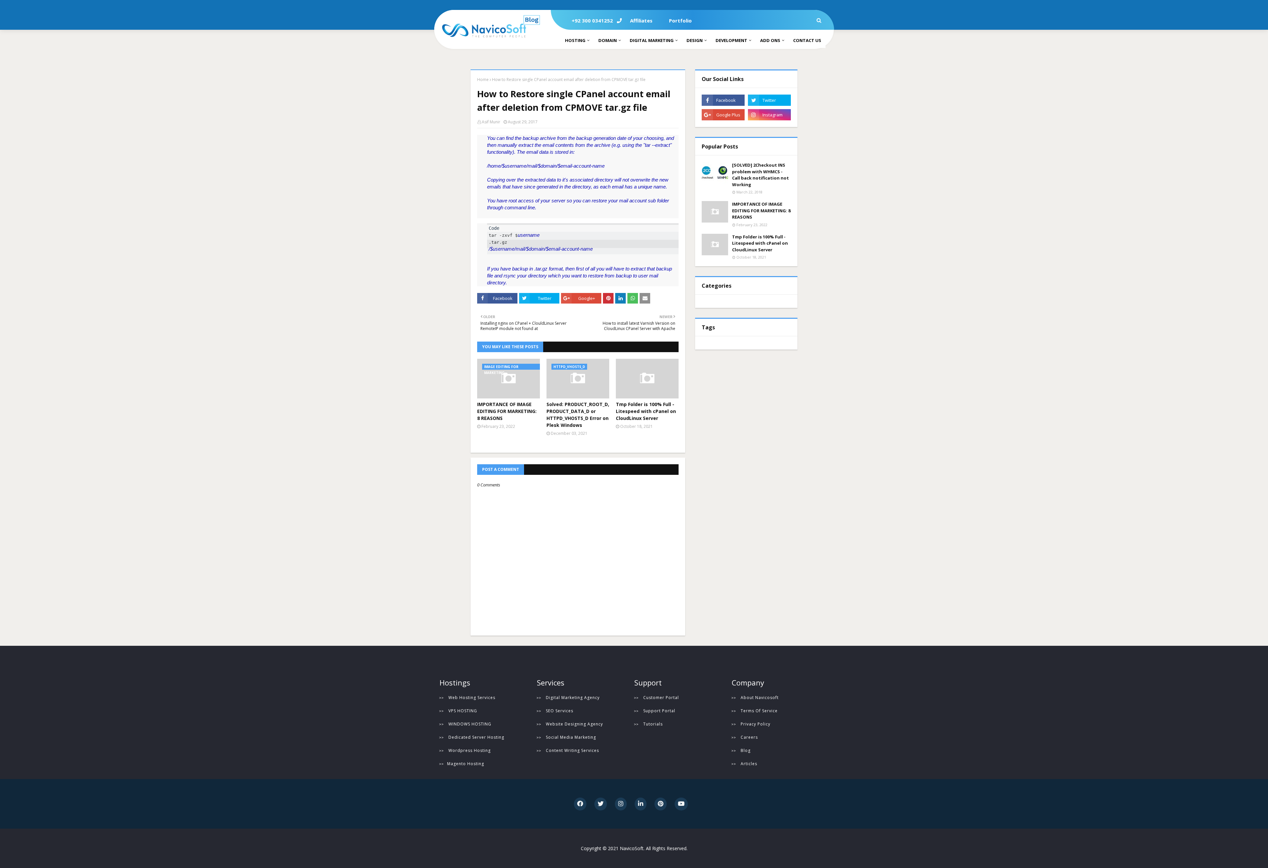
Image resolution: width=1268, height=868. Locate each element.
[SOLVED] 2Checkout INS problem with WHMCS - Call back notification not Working (760, 174)
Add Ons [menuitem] (770, 40)
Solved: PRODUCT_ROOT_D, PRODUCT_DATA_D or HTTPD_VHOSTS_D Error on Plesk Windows (577, 414)
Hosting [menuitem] (575, 40)
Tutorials (653, 724)
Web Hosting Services (471, 697)
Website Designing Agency (574, 724)
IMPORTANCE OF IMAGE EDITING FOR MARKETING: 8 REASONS (507, 411)
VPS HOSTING (462, 711)
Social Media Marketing (571, 737)
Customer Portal (661, 697)
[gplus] (723, 114)
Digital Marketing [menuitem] (652, 40)
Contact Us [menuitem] (807, 40)
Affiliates (641, 20)
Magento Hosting (465, 763)
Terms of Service (759, 711)
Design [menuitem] (695, 40)
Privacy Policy (755, 724)
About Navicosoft (760, 697)
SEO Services (559, 711)
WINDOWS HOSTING (469, 724)
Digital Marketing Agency (573, 697)
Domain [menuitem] (607, 40)
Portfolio (680, 20)
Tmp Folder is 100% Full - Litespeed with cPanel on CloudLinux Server (646, 411)
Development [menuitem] (731, 40)
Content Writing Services (572, 750)
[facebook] (723, 100)
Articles (749, 763)
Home (483, 79)
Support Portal (659, 711)
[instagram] (769, 114)
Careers (749, 737)
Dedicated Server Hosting (476, 737)
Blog (746, 750)
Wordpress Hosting (469, 750)
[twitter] (769, 100)
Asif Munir (491, 122)
